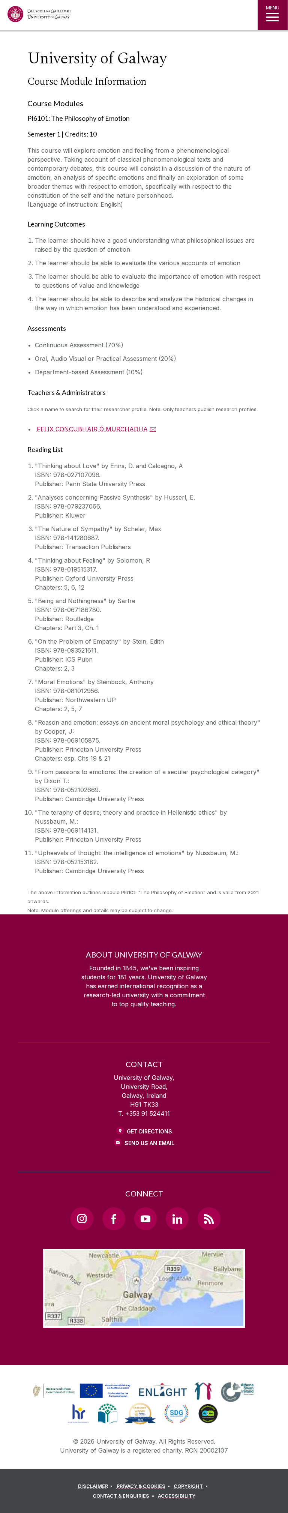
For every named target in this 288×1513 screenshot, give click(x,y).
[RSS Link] (209, 1218)
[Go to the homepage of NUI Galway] (39, 16)
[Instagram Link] (81, 1218)
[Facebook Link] (113, 1218)
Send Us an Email (149, 1143)
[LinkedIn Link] (177, 1218)
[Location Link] (144, 1321)
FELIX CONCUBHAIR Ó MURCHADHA (92, 429)
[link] (80, 1391)
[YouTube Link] (145, 1218)
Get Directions (149, 1131)
